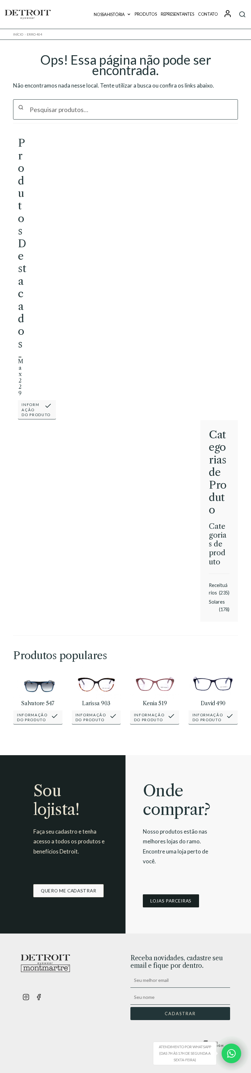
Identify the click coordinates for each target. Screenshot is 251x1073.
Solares (217, 602)
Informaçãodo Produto (36, 409)
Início (18, 34)
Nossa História (109, 14)
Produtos (146, 14)
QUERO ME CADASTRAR (68, 890)
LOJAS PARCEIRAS (171, 900)
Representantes (177, 14)
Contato (208, 14)
